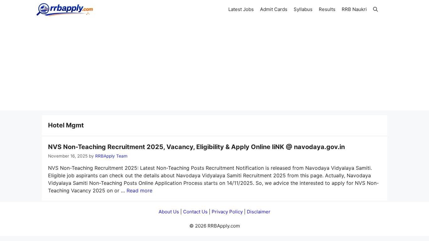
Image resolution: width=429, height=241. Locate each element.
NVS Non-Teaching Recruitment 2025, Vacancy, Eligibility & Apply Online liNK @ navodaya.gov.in (196, 147)
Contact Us (195, 212)
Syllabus (303, 9)
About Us (169, 212)
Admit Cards (273, 9)
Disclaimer (258, 212)
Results (327, 9)
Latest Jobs (241, 9)
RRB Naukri (354, 9)
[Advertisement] (214, 66)
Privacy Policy (227, 212)
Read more (139, 190)
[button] (375, 9)
